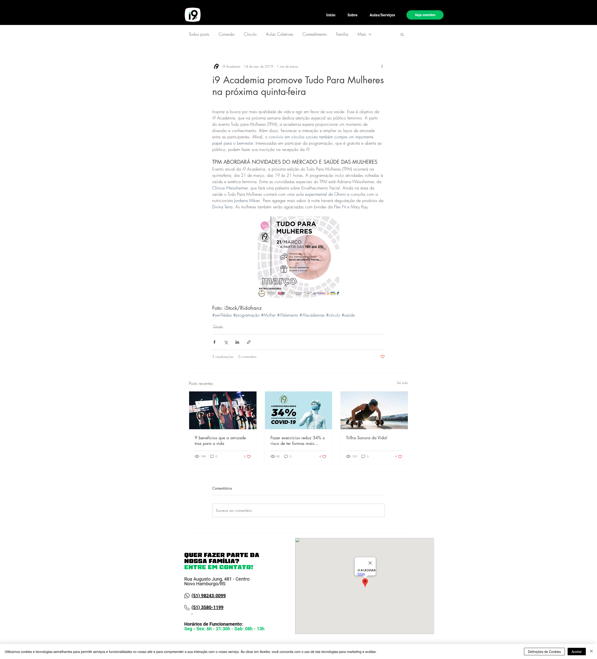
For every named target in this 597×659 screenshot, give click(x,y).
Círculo (250, 34)
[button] (402, 34)
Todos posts (199, 34)
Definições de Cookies (544, 651)
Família (342, 34)
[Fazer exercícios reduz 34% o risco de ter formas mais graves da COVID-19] (298, 410)
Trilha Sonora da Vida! (366, 437)
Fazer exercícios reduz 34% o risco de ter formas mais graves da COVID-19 (298, 440)
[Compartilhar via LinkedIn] (237, 342)
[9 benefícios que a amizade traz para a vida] (223, 410)
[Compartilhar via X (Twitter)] (226, 342)
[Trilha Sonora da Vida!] (374, 410)
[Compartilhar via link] (248, 342)
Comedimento (314, 34)
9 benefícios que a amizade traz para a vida (220, 440)
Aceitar (577, 651)
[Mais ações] (382, 66)
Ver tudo (402, 382)
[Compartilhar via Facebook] (214, 342)
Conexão (227, 34)
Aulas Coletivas (279, 34)
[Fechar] (591, 651)
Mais (362, 34)
